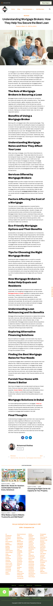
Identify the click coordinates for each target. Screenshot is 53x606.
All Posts (20, 448)
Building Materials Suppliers (8, 548)
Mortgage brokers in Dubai (16, 293)
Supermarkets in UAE (43, 551)
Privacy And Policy (36, 598)
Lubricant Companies (31, 545)
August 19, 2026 (5, 483)
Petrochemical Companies (32, 574)
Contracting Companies (8, 570)
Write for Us (29, 585)
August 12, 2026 (5, 512)
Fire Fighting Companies (20, 547)
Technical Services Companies (42, 556)
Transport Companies (42, 568)
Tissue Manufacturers (43, 560)
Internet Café (20, 576)
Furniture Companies (19, 557)
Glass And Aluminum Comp (19, 564)
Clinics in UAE (9, 563)
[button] (49, 9)
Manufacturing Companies (32, 548)
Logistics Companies (31, 542)
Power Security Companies (43, 538)
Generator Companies (19, 560)
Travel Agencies (42, 571)
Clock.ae (38, 403)
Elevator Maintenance (20, 541)
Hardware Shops (19, 568)
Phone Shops (32, 576)
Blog (18, 9)
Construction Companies (8, 567)
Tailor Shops (43, 553)
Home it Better (18, 390)
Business (26, 15)
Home (13, 9)
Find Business (38, 585)
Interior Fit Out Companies (20, 574)
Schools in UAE (43, 540)
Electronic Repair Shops (20, 538)
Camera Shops (9, 552)
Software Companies (42, 545)
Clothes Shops (9, 564)
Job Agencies (20, 578)
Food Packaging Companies (19, 551)
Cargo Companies (8, 555)
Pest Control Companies (31, 571)
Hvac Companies (19, 571)
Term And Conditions (25, 598)
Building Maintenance (9, 544)
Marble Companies (31, 551)
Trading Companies (42, 565)
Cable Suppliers (9, 550)
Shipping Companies (42, 542)
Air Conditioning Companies (8, 535)
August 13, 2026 (32, 486)
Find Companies (27, 9)
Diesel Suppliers (8, 573)
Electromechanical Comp (21, 535)
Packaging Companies (31, 568)
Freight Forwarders (19, 554)
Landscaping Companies (32, 539)
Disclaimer (14, 598)
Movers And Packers (31, 559)
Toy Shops (42, 562)
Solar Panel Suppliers (42, 548)
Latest (13, 483)
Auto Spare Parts (8, 539)
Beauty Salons (9, 541)
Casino (13, 512)
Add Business (40, 9)
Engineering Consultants (20, 544)
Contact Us (21, 585)
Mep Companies (31, 554)
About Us (14, 585)
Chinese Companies (8, 558)
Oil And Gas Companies (31, 565)
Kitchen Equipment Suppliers (31, 535)
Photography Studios (43, 535)
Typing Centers (43, 573)
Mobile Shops (32, 556)
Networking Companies (31, 562)
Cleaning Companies (8, 561)
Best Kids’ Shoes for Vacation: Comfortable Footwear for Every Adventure (12, 488)
